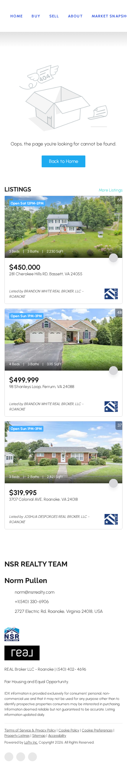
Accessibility (57, 736)
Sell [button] (54, 16)
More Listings (111, 190)
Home (16, 16)
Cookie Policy (68, 730)
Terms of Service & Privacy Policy (30, 730)
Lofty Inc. (31, 742)
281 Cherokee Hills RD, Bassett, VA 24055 (45, 273)
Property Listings (17, 736)
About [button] (75, 16)
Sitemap (38, 736)
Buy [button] (36, 16)
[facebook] (8, 756)
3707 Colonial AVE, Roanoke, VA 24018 (43, 499)
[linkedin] (20, 756)
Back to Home (63, 161)
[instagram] (32, 756)
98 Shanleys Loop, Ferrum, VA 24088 (41, 386)
